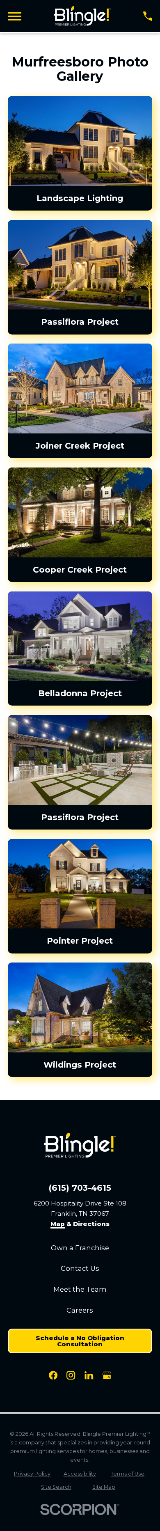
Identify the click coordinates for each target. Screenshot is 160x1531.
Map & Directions (80, 1224)
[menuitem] (32, 1473)
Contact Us (80, 1268)
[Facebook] (53, 1375)
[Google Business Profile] (107, 1375)
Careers (79, 1310)
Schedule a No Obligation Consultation (80, 1341)
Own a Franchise (80, 1248)
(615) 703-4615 (80, 1188)
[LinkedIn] (89, 1375)
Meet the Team (80, 1289)
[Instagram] (70, 1375)
